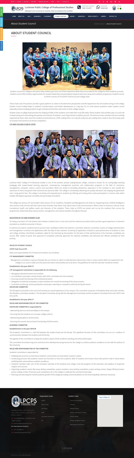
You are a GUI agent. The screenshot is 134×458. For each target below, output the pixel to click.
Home (14, 16)
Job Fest (26, 1)
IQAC (29, 16)
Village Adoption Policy (77, 420)
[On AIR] (99, 1)
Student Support (60, 16)
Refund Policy (74, 408)
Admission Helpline (88, 6)
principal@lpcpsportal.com (23, 423)
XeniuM (33, 1)
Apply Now (1, 12)
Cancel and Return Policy (78, 412)
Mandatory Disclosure (77, 424)
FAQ (58, 1)
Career (19, 1)
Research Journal (43, 1)
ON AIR (119, 6)
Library (72, 16)
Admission (81, 16)
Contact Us (65, 1)
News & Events (93, 16)
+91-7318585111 (19, 430)
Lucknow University (47, 416)
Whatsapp (104, 6)
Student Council (99, 24)
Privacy (72, 404)
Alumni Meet (74, 416)
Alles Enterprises (26, 455)
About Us (21, 16)
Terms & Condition (76, 400)
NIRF (52, 1)
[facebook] (103, 1)
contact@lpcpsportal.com (22, 432)
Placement (47, 16)
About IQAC (45, 404)
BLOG (12, 1)
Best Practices (1, 46)
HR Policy (44, 408)
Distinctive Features (1, 34)
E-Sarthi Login (1, 22)
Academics (37, 16)
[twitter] (107, 1)
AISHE (43, 400)
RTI (42, 420)
